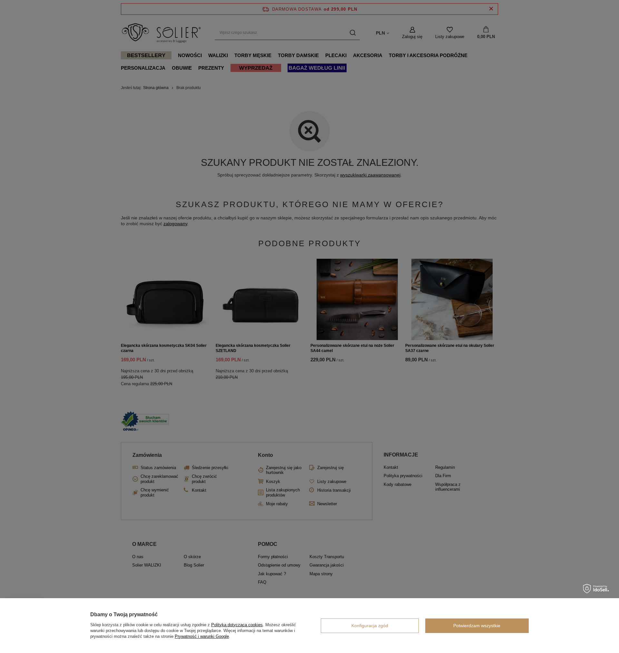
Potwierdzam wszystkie (476, 625)
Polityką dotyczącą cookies (237, 624)
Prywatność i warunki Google (202, 636)
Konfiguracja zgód (369, 625)
